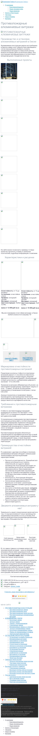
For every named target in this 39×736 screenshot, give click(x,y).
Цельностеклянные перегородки (21, 661)
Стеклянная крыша (16, 651)
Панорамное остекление (18, 641)
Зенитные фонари (16, 658)
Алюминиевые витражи (18, 639)
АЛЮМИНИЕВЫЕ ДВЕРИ (13, 618)
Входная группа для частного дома (22, 673)
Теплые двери (15, 622)
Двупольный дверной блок (19, 634)
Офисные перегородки (13, 659)
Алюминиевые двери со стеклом (21, 627)
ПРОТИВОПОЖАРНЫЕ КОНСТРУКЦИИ (18, 608)
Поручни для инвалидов (18, 682)
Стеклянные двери (16, 625)
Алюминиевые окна (17, 642)
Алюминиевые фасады (18, 656)
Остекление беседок (17, 649)
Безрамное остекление (18, 647)
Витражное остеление (17, 654)
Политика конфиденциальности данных (15, 713)
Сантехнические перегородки (20, 677)
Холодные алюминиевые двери (21, 630)
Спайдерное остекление (18, 653)
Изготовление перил (17, 678)
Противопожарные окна (18, 611)
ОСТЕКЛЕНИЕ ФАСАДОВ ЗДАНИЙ (17, 635)
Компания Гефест (21, 2)
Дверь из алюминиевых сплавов (21, 632)
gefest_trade (15, 586)
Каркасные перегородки (18, 665)
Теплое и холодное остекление (21, 646)
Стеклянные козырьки (17, 668)
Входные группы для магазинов (21, 671)
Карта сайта (28, 711)
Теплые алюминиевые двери (20, 628)
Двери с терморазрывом (18, 623)
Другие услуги (10, 675)
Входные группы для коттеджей (21, 670)
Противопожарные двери (19, 610)
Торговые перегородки (18, 663)
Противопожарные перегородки (21, 613)
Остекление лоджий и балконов (21, 637)
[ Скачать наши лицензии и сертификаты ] (19, 592)
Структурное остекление (18, 644)
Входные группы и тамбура (15, 666)
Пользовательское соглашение (12, 711)
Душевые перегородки (18, 680)
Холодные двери (16, 620)
